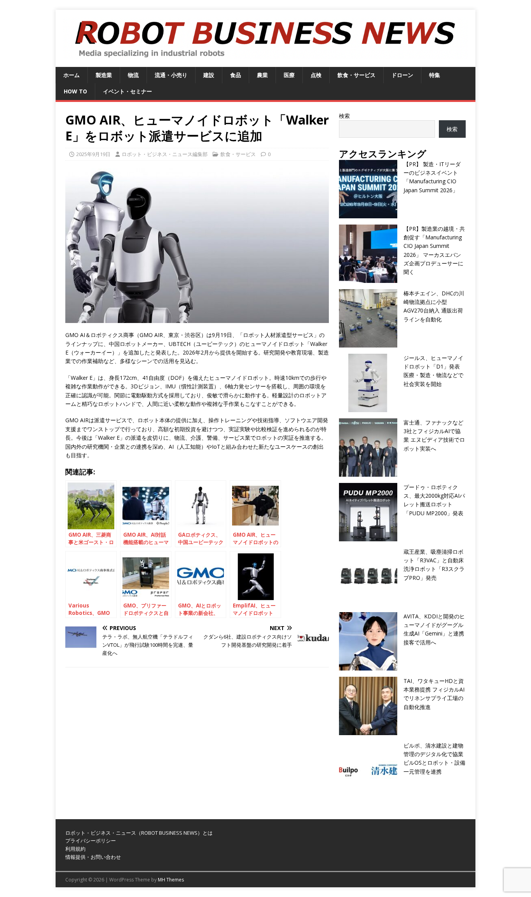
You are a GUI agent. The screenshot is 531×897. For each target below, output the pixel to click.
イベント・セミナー (127, 91)
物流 (133, 75)
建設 (208, 75)
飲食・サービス (356, 75)
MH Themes (171, 879)
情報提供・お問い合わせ (93, 856)
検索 (344, 115)
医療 (289, 75)
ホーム (71, 75)
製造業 (104, 75)
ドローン (402, 75)
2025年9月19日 (93, 154)
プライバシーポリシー (90, 840)
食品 (235, 75)
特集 (434, 75)
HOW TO (75, 91)
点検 (316, 75)
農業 (262, 75)
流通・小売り (171, 75)
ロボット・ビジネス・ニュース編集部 (165, 154)
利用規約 (75, 848)
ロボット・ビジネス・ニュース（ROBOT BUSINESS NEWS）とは (139, 832)
